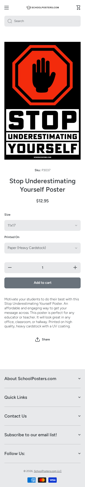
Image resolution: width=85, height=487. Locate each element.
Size (7, 214)
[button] (42, 339)
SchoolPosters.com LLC (48, 471)
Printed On (11, 237)
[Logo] (42, 7)
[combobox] (42, 21)
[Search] (8, 21)
